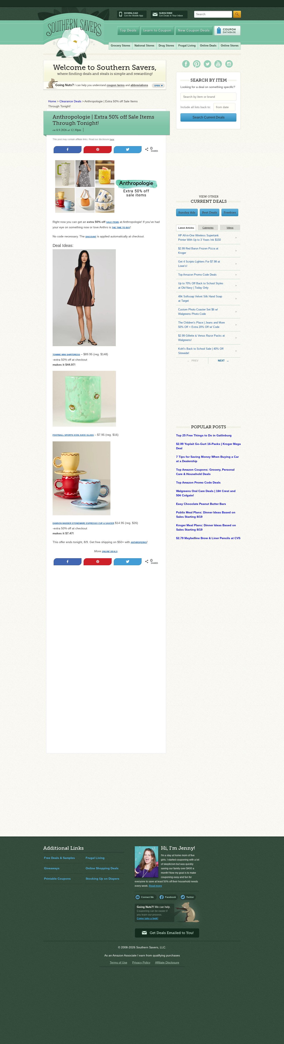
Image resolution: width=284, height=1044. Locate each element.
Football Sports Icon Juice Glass (73, 435)
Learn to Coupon (157, 30)
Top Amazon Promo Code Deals (197, 274)
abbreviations (139, 85)
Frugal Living (187, 45)
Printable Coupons (57, 878)
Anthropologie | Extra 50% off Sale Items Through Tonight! (103, 120)
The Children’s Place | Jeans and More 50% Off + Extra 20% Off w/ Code (201, 324)
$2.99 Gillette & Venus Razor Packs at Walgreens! (201, 338)
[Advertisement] (106, 613)
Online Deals (208, 45)
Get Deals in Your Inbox (171, 14)
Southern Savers (73, 42)
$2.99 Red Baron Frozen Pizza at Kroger (198, 250)
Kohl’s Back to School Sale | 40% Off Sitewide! (200, 351)
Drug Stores (166, 45)
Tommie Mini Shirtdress (66, 354)
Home (52, 101)
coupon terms (116, 85)
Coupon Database (227, 30)
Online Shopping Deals (102, 868)
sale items (112, 222)
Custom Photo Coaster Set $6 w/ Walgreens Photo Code (198, 311)
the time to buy (121, 227)
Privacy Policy (141, 962)
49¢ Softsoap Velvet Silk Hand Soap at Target (200, 298)
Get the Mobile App (133, 14)
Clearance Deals (70, 101)
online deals (109, 551)
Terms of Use (118, 962)
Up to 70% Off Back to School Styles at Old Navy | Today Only (200, 285)
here (112, 139)
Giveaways (51, 868)
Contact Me (147, 897)
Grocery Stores (120, 45)
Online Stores (229, 45)
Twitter (190, 897)
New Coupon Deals (194, 30)
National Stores (144, 45)
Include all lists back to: (196, 107)
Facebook (170, 897)
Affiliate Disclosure (167, 962)
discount (90, 237)
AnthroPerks (139, 542)
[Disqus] (106, 694)
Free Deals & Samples (59, 858)
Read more (155, 885)
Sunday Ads (186, 212)
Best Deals (209, 212)
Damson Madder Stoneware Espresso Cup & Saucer (83, 523)
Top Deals (128, 30)
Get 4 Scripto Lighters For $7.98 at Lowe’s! (199, 263)
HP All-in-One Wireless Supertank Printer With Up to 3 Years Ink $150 (199, 237)
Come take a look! (147, 918)
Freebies (230, 212)
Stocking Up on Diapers (102, 878)
